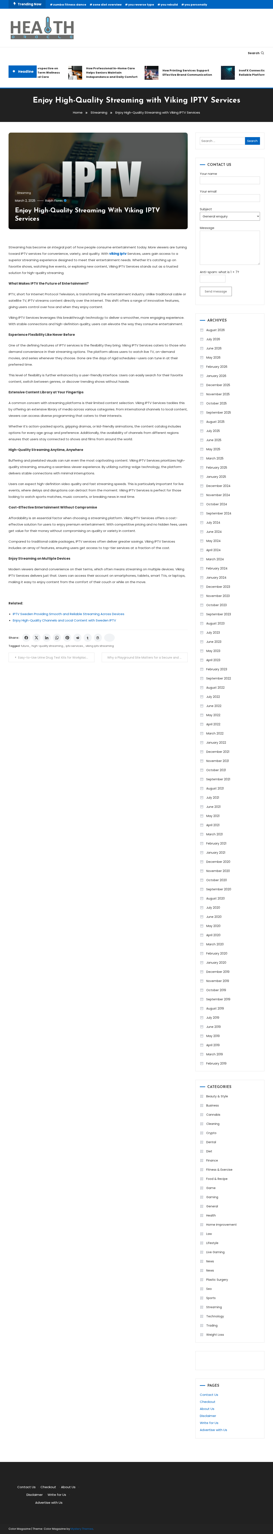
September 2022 (218, 678)
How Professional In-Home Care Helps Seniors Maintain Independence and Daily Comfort (100, 72)
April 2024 (213, 550)
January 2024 (216, 577)
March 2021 (214, 834)
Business (212, 1105)
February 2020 (216, 953)
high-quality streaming (47, 646)
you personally (195, 5)
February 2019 (216, 1063)
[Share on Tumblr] (88, 638)
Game (211, 1188)
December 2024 (218, 486)
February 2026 (216, 367)
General (212, 1206)
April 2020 (213, 935)
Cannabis (213, 1114)
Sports (211, 1298)
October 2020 (216, 880)
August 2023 (215, 623)
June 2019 (213, 1027)
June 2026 (214, 348)
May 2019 (213, 1036)
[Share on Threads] (98, 638)
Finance (212, 1160)
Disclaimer (208, 1416)
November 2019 (217, 981)
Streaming (24, 193)
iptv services (74, 646)
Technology (215, 1316)
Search (254, 53)
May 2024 (213, 541)
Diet (209, 1151)
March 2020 (215, 944)
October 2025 (216, 403)
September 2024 (218, 513)
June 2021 (213, 807)
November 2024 (218, 495)
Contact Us (209, 1394)
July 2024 (213, 522)
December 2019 (217, 972)
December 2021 (217, 752)
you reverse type (141, 5)
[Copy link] (109, 638)
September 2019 (218, 999)
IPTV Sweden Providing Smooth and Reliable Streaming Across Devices (68, 614)
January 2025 (216, 477)
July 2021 (212, 797)
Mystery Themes (82, 1529)
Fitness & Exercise (219, 1170)
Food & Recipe (217, 1179)
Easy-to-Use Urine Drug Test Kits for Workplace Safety (56, 657)
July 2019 (212, 1017)
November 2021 (217, 761)
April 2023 (213, 660)
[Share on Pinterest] (67, 638)
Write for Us (209, 1423)
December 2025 (218, 385)
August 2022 (215, 687)
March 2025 (215, 458)
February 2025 (216, 467)
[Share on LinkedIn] (47, 638)
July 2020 (213, 907)
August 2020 (215, 898)
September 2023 (218, 614)
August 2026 (215, 330)
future (25, 646)
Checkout (207, 1401)
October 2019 (216, 990)
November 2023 (218, 596)
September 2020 (218, 889)
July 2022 (213, 697)
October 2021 (216, 770)
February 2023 (216, 669)
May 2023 (213, 651)
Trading (212, 1325)
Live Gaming (215, 1252)
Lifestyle (212, 1243)
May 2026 (213, 357)
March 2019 (214, 1054)
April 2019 (213, 1045)
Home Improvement (221, 1225)
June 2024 (214, 532)
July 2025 (213, 431)
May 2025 (213, 449)
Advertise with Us (213, 1430)
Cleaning (212, 1124)
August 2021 (215, 788)
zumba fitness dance (69, 5)
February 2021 (216, 843)
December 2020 (218, 862)
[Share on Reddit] (77, 638)
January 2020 (216, 962)
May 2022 (213, 715)
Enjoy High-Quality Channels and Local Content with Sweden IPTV (64, 620)
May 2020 (213, 926)
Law (209, 1234)
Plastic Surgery (217, 1280)
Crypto (211, 1133)
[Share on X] (36, 638)
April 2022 (213, 724)
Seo (209, 1289)
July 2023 (213, 632)
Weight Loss (215, 1335)
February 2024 (217, 568)
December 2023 (218, 587)
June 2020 (214, 917)
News (210, 1261)
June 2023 (213, 642)
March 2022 (215, 733)
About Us (207, 1409)
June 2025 (213, 440)
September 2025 (218, 412)
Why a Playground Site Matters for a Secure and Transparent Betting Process (147, 657)
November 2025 (218, 394)
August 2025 (215, 422)
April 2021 (212, 825)
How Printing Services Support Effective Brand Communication (176, 72)
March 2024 (215, 559)
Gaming (212, 1197)
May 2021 (212, 816)
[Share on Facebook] (26, 638)
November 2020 (218, 871)
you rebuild (169, 5)
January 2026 (216, 376)
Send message (216, 291)
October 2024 (216, 504)
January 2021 (215, 852)
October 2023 (216, 605)
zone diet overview (107, 5)
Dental (211, 1142)
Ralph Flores (54, 200)
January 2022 (216, 742)
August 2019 (215, 1008)
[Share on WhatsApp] (57, 638)
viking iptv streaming (100, 646)
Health (211, 1215)
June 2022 (213, 706)
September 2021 (218, 779)
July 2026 (213, 339)
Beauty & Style (217, 1096)
